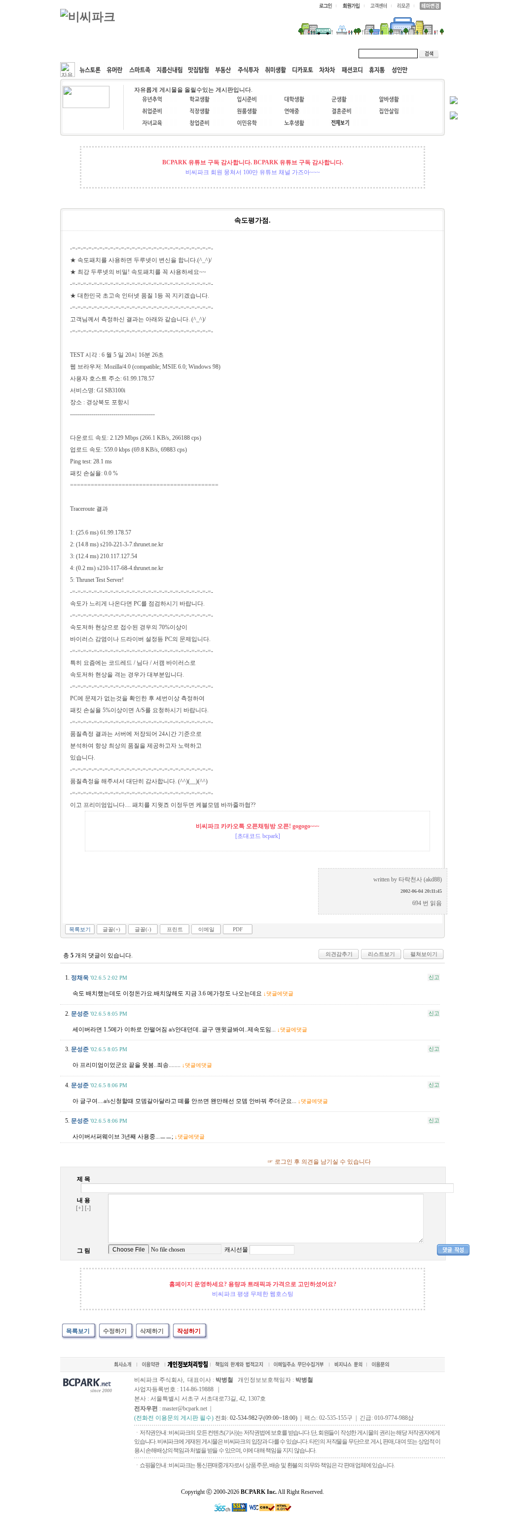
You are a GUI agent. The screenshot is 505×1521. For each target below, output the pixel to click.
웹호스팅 (166, 53)
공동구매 (208, 53)
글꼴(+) (111, 929)
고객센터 (249, 53)
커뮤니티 (84, 53)
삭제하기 (152, 1331)
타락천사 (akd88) (420, 879)
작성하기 (189, 1331)
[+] (79, 1208)
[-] (88, 1208)
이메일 (206, 929)
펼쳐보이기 (423, 954)
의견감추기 (339, 954)
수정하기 (115, 1331)
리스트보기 (381, 954)
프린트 (175, 929)
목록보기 (80, 929)
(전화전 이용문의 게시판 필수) (174, 1417)
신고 (434, 977)
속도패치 (125, 53)
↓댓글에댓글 (278, 993)
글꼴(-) (143, 929)
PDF (238, 929)
